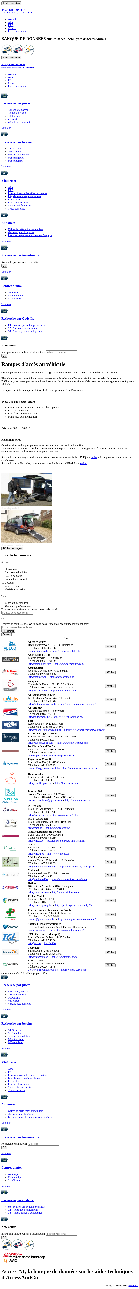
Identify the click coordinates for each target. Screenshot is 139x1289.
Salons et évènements (19, 205)
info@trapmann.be (38, 956)
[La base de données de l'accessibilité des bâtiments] (6, 54)
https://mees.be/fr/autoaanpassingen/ (66, 840)
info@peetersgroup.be (40, 905)
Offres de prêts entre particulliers (25, 229)
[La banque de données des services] (18, 54)
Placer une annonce (18, 31)
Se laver (14, 148)
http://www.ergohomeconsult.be (80, 768)
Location (9, 582)
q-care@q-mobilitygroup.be (43, 969)
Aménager (13, 292)
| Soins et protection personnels (26, 325)
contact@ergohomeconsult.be (44, 768)
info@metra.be (36, 853)
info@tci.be (34, 943)
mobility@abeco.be (38, 651)
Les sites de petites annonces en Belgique (30, 235)
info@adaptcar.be (37, 690)
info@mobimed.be (38, 879)
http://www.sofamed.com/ (70, 930)
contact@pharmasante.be (41, 919)
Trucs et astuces (16, 208)
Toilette (13, 119)
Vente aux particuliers (16, 602)
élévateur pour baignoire (21, 232)
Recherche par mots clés (14, 262)
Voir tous (6, 127)
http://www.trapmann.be (64, 956)
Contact (12, 28)
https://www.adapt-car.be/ (64, 690)
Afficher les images (12, 548)
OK (4, 266)
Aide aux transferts (19, 122)
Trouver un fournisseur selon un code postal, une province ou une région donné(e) (45, 623)
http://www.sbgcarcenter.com (72, 742)
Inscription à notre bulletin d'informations (23, 352)
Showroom (11, 569)
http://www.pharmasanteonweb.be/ (77, 919)
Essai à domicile (13, 575)
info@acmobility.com (39, 663)
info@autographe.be (39, 716)
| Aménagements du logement (25, 331)
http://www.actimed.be (62, 676)
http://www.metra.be (58, 853)
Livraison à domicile (16, 572)
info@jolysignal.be (38, 815)
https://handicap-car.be (67, 783)
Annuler (6, 634)
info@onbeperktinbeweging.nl (44, 729)
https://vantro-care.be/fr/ (74, 969)
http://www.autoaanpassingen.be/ (78, 704)
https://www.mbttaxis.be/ (59, 827)
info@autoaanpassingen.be (42, 704)
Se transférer (16, 157)
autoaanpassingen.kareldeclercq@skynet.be (51, 755)
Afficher (110, 646)
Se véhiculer (14, 298)
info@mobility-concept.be (42, 866)
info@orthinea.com (38, 892)
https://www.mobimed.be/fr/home (69, 879)
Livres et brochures (18, 202)
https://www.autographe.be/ (68, 716)
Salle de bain (17, 112)
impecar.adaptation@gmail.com (45, 800)
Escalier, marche (18, 109)
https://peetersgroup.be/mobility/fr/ (73, 905)
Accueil (12, 19)
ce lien (94, 457)
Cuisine (14, 116)
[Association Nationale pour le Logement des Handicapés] (29, 54)
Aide (10, 22)
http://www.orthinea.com (65, 892)
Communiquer (16, 295)
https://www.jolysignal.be (65, 815)
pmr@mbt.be (35, 827)
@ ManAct (133, 1285)
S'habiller (14, 151)
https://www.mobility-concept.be (76, 866)
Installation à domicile (16, 579)
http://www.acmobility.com (69, 663)
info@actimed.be (37, 676)
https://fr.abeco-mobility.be (66, 651)
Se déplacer (15, 160)
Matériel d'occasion (15, 589)
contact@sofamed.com (40, 930)
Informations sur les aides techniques (27, 193)
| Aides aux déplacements (23, 328)
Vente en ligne (12, 586)
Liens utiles (14, 199)
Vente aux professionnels (18, 606)
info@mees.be (35, 840)
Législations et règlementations (24, 196)
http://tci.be (50, 943)
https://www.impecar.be (78, 800)
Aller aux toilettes (19, 154)
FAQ (11, 25)
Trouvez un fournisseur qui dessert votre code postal (29, 609)
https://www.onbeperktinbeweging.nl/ (84, 729)
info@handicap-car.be (40, 783)
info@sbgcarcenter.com (40, 742)
